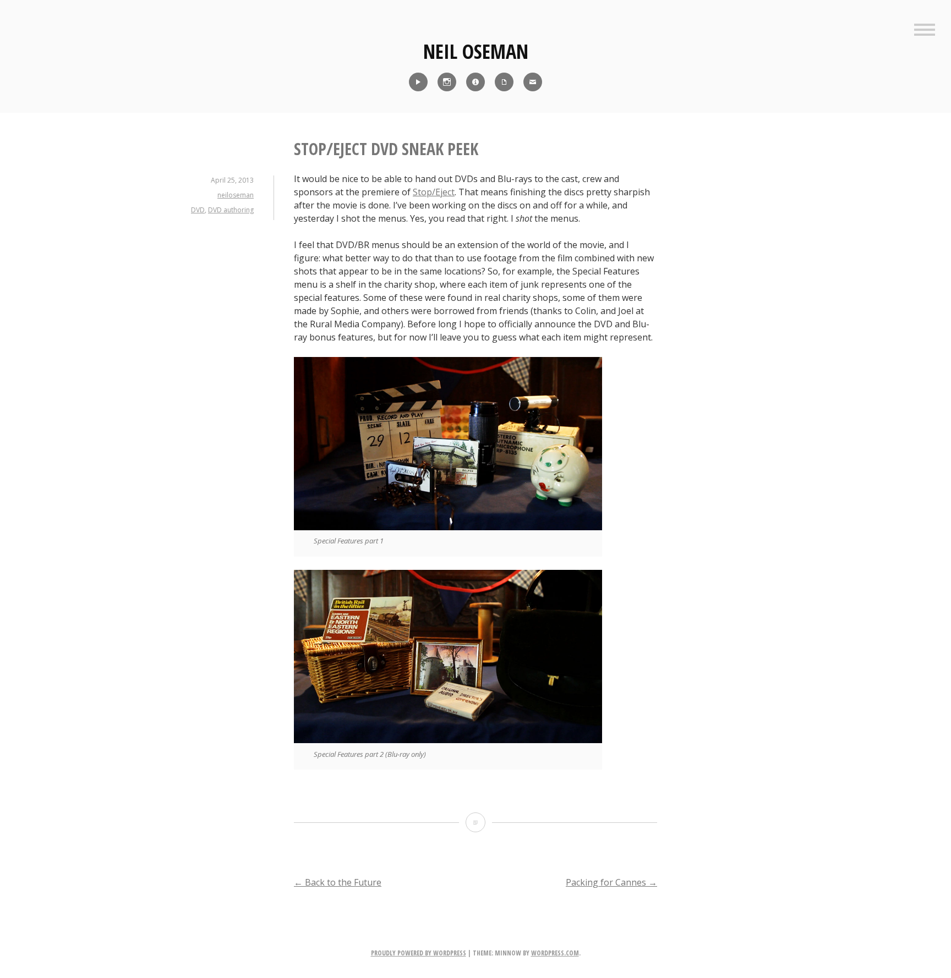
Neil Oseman (475, 51)
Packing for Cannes (611, 882)
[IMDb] (475, 82)
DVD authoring (231, 210)
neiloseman (235, 195)
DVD (198, 210)
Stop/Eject (434, 192)
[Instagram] (447, 82)
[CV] (504, 82)
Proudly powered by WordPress (418, 953)
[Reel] (418, 82)
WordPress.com (555, 953)
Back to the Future (337, 882)
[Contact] (533, 82)
